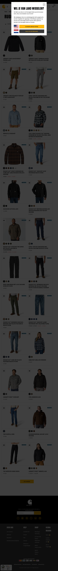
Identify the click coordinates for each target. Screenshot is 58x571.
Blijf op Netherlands (32, 31)
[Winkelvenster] (44, 4)
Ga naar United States (31, 26)
